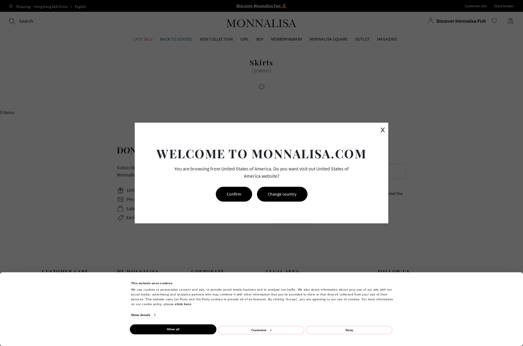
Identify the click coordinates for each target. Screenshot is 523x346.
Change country (282, 194)
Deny (349, 329)
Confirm (234, 194)
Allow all (173, 329)
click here (183, 303)
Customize (259, 329)
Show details (140, 315)
